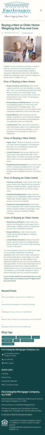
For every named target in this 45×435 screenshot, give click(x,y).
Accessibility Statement (9, 381)
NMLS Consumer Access (9, 385)
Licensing (4, 373)
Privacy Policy (6, 377)
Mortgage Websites (16, 427)
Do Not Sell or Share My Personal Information (16, 414)
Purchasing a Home (27, 33)
